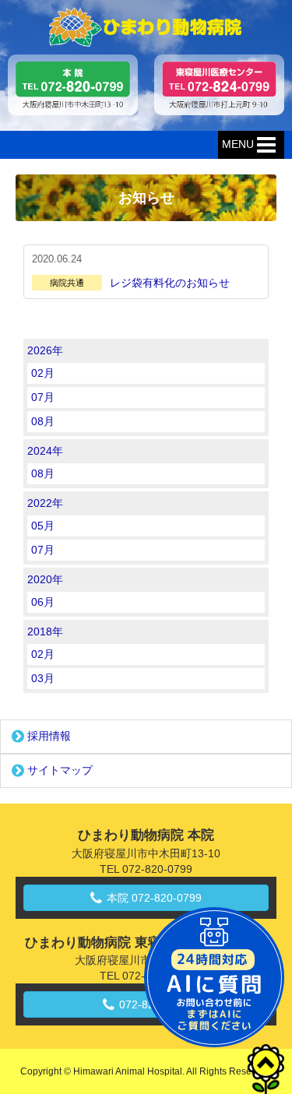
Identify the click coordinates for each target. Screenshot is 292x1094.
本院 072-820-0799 (154, 898)
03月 (43, 678)
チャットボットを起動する (214, 977)
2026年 (45, 350)
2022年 (45, 503)
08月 (43, 421)
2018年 (45, 631)
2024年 (45, 451)
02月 (43, 373)
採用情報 (49, 736)
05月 (43, 525)
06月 (43, 602)
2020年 (45, 579)
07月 (43, 397)
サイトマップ (60, 770)
